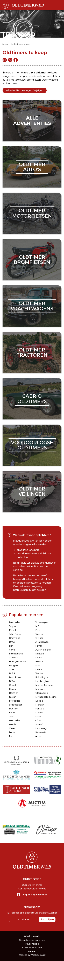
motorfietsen (18, 79)
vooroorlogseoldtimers (32, 445)
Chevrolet (14, 638)
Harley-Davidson (18, 661)
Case (12, 728)
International (16, 653)
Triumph (39, 634)
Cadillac (13, 657)
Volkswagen (41, 622)
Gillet (38, 720)
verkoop (41, 76)
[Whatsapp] (10, 60)
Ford (37, 630)
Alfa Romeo (41, 641)
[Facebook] (15, 60)
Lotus (12, 732)
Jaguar (13, 626)
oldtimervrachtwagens (32, 306)
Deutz (38, 669)
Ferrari (38, 645)
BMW (12, 641)
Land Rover (15, 677)
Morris (12, 724)
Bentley (13, 708)
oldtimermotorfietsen (32, 213)
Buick (12, 673)
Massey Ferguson (44, 685)
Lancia (38, 657)
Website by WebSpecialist (32, 955)
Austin (38, 736)
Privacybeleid (32, 944)
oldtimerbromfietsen (32, 259)
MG (37, 626)
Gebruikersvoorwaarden (32, 940)
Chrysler (13, 685)
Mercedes (14, 622)
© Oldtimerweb (32, 936)
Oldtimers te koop (22, 44)
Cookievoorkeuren (32, 947)
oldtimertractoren (32, 352)
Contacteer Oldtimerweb (32, 888)
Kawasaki (40, 732)
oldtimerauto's (32, 166)
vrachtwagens (50, 79)
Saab (38, 716)
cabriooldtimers (32, 398)
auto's (6, 79)
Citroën (39, 638)
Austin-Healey (43, 649)
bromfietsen (34, 79)
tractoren (11, 83)
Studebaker (15, 704)
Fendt (12, 712)
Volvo (12, 649)
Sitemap (32, 951)
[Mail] (5, 60)
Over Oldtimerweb (32, 884)
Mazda (39, 712)
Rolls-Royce (41, 677)
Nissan (12, 696)
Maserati (40, 689)
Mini (37, 665)
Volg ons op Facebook (34, 894)
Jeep (11, 716)
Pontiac (39, 708)
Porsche (13, 630)
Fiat (11, 645)
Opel (11, 669)
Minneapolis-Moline (45, 696)
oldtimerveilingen (32, 491)
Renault (39, 653)
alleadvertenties (32, 120)
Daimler (13, 693)
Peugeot (14, 665)
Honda (39, 661)
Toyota (39, 673)
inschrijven (47, 919)
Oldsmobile (41, 693)
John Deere (15, 634)
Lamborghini (42, 681)
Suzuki (38, 724)
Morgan (39, 704)
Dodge (39, 700)
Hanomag (41, 728)
